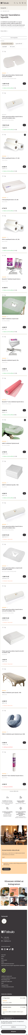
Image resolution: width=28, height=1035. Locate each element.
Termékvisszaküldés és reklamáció (8, 978)
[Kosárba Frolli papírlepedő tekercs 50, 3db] (24, 208)
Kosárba (24, 742)
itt (8, 864)
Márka (2, 962)
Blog (2, 958)
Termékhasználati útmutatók (7, 986)
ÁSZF (2, 983)
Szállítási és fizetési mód (6, 976)
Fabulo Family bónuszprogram (7, 963)
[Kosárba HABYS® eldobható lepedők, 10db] (24, 493)
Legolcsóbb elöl (18, 43)
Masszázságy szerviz (5, 979)
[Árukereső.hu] (3, 970)
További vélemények (7, 1018)
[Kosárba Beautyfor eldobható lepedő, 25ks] (24, 369)
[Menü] (25, 3)
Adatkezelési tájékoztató (6, 981)
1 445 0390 (6, 937)
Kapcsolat (3, 954)
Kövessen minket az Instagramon (14, 882)
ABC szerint (12, 46)
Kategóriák (3, 8)
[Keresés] (14, 3)
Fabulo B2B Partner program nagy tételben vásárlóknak (13, 965)
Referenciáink (4, 960)
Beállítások (13, 1027)
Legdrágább (4, 46)
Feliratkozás (6, 869)
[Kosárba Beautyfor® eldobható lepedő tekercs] (24, 287)
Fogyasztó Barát (4, 985)
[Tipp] (14, 144)
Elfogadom (13, 1031)
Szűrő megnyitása (14, 37)
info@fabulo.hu (7, 941)
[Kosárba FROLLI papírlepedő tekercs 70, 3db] (24, 166)
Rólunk (2, 956)
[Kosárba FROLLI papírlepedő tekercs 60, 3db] (24, 248)
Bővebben (24, 83)
